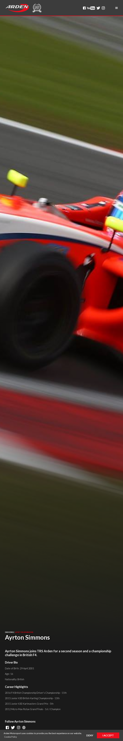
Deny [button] (89, 735)
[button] (116, 8)
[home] (17, 8)
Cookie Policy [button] (10, 737)
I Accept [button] (108, 735)
